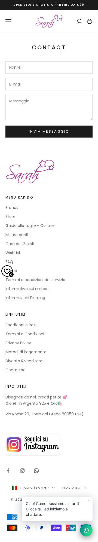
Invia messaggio (49, 131)
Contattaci (15, 370)
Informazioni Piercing (25, 297)
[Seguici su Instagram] (22, 470)
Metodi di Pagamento (26, 352)
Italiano (71, 487)
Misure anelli (17, 234)
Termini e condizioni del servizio (35, 279)
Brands (11, 207)
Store (10, 216)
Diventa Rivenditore (23, 361)
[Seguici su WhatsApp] (36, 470)
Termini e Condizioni (24, 334)
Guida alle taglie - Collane (30, 225)
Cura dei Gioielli (20, 243)
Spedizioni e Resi (20, 325)
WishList (12, 252)
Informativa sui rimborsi (27, 288)
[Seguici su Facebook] (8, 470)
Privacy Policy (18, 343)
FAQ (9, 261)
